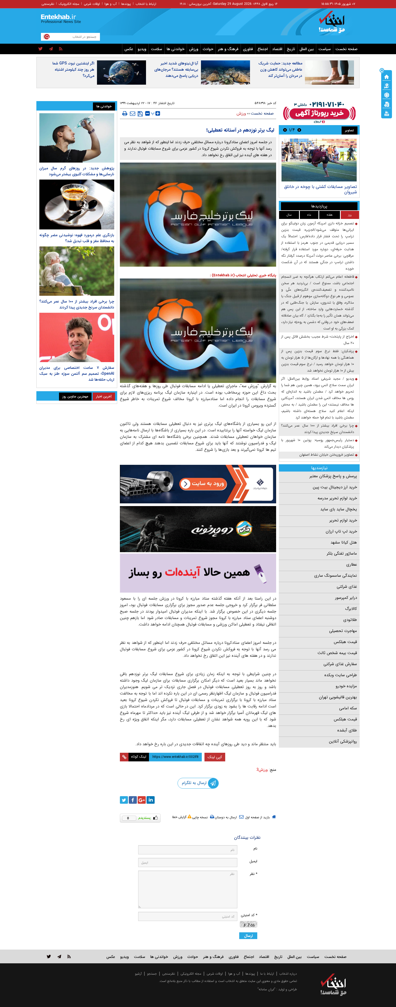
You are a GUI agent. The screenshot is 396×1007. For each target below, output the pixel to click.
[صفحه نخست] (387, 76)
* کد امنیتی (249, 915)
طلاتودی (350, 620)
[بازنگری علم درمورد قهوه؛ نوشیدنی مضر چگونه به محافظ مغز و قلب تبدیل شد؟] (76, 204)
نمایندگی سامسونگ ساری (335, 575)
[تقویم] (387, 104)
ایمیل (253, 861)
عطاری (351, 564)
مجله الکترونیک (69, 3)
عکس (128, 49)
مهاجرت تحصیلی (343, 631)
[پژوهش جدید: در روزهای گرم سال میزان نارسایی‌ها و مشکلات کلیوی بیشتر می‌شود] (76, 138)
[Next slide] (285, 130)
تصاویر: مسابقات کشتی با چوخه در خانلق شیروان (320, 189)
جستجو (152, 973)
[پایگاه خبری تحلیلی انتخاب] (336, 24)
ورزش (193, 49)
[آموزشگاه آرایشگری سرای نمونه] (198, 573)
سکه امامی (348, 708)
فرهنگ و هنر (228, 49)
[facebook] (133, 800)
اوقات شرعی (92, 3)
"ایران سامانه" (266, 989)
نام (255, 848)
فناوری (248, 49)
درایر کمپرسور (346, 597)
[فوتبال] (387, 95)
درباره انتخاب (288, 973)
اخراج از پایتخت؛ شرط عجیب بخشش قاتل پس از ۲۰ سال (317, 340)
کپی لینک (215, 757)
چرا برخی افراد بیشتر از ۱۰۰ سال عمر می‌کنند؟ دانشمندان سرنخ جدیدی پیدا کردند (317, 429)
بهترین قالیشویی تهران (338, 697)
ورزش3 (262, 770)
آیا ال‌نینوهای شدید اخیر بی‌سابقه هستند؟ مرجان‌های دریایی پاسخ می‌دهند (176, 69)
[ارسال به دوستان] (132, 113)
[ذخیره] (140, 113)
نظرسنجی (47, 3)
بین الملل (307, 49)
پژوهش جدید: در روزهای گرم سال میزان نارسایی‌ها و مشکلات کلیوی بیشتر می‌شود (76, 171)
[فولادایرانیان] (198, 484)
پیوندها (126, 3)
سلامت (156, 49)
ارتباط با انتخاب (146, 3)
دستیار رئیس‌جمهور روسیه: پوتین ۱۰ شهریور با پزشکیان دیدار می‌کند (317, 443)
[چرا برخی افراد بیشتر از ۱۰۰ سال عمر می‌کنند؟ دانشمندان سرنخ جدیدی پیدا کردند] (76, 271)
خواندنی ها (176, 49)
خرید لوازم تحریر (343, 520)
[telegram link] (59, 956)
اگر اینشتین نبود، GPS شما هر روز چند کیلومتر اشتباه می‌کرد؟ (73, 69)
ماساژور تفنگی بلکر (342, 553)
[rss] (60, 49)
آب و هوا (111, 3)
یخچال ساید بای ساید (338, 509)
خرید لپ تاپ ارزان (341, 531)
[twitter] (40, 49)
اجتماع (263, 49)
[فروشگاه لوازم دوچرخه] (198, 529)
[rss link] (69, 956)
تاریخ (291, 49)
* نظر (253, 874)
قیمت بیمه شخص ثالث (337, 653)
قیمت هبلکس (345, 642)
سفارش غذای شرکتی (340, 664)
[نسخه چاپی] (124, 113)
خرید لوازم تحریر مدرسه (337, 498)
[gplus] (142, 800)
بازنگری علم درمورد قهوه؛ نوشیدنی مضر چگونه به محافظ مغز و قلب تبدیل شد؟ (76, 238)
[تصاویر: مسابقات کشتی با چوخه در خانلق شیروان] (319, 160)
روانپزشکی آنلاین (343, 741)
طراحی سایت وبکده (340, 675)
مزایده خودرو (346, 686)
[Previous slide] (299, 130)
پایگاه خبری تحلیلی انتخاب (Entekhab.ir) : (243, 275)
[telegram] (51, 49)
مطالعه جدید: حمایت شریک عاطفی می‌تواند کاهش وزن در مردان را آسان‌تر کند (280, 69)
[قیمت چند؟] (387, 85)
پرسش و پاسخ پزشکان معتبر (333, 476)
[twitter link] (49, 956)
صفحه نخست (346, 49)
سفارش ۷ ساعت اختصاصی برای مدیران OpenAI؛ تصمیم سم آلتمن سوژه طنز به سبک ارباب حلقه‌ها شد (76, 374)
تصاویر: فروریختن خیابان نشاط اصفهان (326, 455)
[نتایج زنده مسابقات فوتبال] (387, 113)
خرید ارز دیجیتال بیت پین (335, 487)
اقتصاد (277, 49)
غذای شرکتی (347, 586)
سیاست (324, 49)
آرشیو (138, 973)
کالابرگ (351, 609)
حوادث (208, 49)
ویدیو (142, 49)
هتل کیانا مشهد (344, 542)
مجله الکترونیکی (190, 973)
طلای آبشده (347, 730)
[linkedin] (151, 800)
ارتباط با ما (267, 973)
